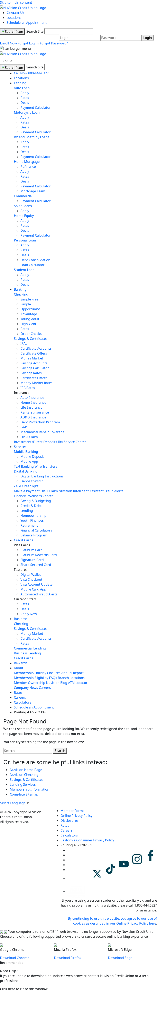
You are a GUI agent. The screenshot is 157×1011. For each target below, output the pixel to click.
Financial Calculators (36, 530)
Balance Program (33, 535)
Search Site (35, 31)
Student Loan (24, 269)
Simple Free (29, 299)
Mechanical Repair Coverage (42, 432)
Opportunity (30, 309)
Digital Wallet (30, 574)
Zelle (17, 486)
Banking (20, 289)
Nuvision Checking (24, 774)
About (18, 668)
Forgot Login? (28, 43)
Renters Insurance (34, 412)
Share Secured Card (35, 564)
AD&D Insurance (33, 417)
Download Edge (120, 957)
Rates (24, 97)
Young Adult (29, 319)
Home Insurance (33, 402)
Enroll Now (8, 43)
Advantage (28, 314)
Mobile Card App (33, 589)
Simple (25, 304)
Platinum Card (31, 550)
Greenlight (30, 486)
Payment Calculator (35, 107)
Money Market (31, 358)
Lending (20, 83)
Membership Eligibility (31, 678)
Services (20, 446)
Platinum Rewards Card (38, 555)
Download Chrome (14, 957)
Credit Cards (23, 540)
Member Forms (72, 810)
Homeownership (33, 515)
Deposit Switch (32, 481)
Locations (14, 17)
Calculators (22, 702)
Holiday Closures (48, 673)
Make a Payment (27, 491)
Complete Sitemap (24, 794)
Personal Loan (25, 240)
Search (60, 750)
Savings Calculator (34, 368)
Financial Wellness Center (33, 496)
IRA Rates (27, 387)
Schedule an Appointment (27, 22)
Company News (26, 687)
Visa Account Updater (37, 584)
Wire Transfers (46, 466)
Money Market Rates (36, 383)
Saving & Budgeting (35, 501)
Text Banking (24, 466)
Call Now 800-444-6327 (31, 73)
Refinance (28, 166)
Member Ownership (29, 682)
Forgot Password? (54, 43)
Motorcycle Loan (27, 112)
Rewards (20, 663)
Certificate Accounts (36, 348)
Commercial (23, 196)
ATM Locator (77, 682)
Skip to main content (16, 2)
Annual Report (72, 673)
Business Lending (27, 653)
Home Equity (24, 215)
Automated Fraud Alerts (39, 594)
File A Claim (29, 437)
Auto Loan (22, 88)
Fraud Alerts (113, 491)
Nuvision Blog (56, 682)
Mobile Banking (26, 451)
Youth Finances (32, 520)
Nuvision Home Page (26, 769)
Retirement (29, 525)
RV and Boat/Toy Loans (31, 137)
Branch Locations (71, 678)
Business (21, 619)
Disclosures (69, 820)
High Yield (28, 324)
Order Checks (31, 333)
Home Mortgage (27, 161)
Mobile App (29, 461)
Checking (21, 294)
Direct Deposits (45, 442)
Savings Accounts (33, 363)
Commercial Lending (30, 648)
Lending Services (23, 784)
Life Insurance (31, 407)
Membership (24, 673)
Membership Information (29, 789)
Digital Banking (25, 471)
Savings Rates (31, 373)
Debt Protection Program (40, 422)
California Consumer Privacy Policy (87, 840)
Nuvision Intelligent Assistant (81, 491)
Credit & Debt (30, 505)
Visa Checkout (31, 579)
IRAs (23, 343)
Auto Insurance (32, 397)
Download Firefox (67, 957)
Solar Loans (23, 206)
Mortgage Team (32, 191)
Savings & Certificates (30, 338)
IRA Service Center (72, 442)
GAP (23, 427)
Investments (23, 442)
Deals (24, 102)
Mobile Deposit (32, 456)
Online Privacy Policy (76, 815)
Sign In (8, 60)
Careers (45, 687)
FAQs (53, 678)
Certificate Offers (33, 353)
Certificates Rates (33, 378)
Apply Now (28, 614)
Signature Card (32, 560)
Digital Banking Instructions (42, 476)
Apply (24, 93)
